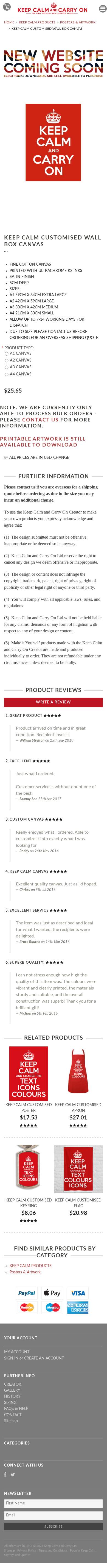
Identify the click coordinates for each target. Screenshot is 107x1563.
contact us (40, 420)
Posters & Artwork (77, 22)
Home (9, 22)
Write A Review (53, 702)
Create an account (44, 1358)
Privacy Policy (26, 1550)
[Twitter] (12, 1475)
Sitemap (11, 1421)
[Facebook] (5, 1475)
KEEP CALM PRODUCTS (37, 22)
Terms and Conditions (53, 1550)
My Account (16, 1352)
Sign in (11, 1358)
